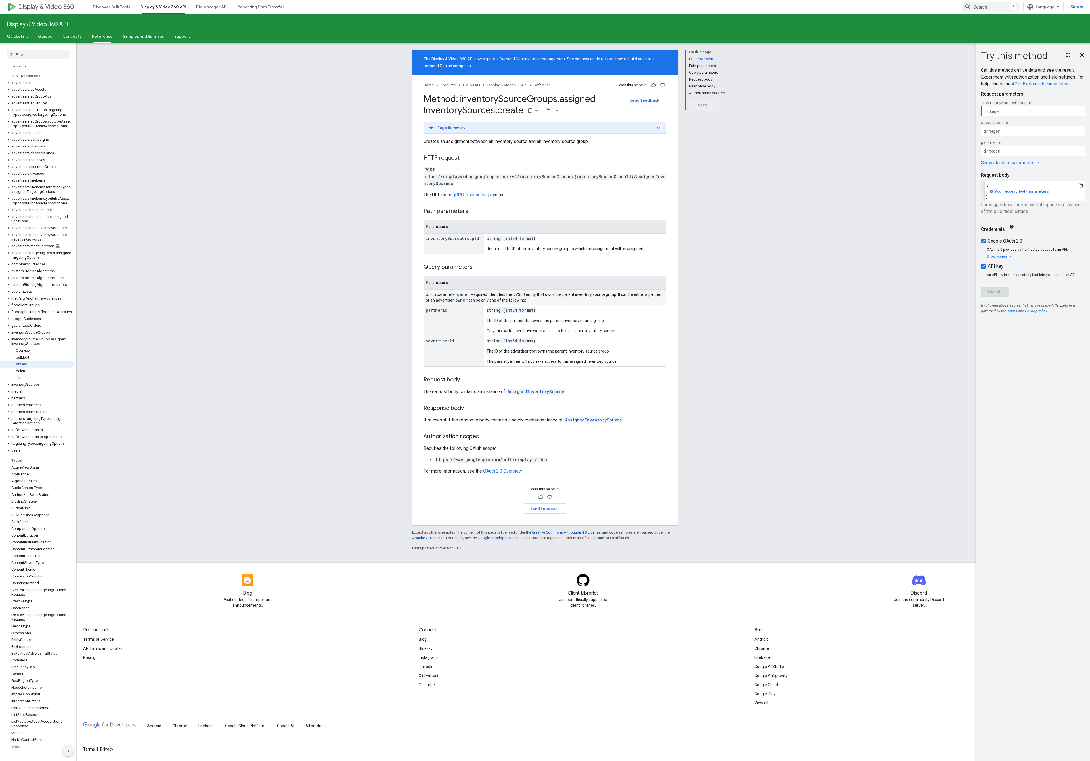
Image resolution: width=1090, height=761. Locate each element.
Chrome (761, 648)
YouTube (427, 684)
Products (448, 85)
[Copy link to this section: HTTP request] (465, 158)
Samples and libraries (143, 36)
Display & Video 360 (46, 6)
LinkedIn (426, 666)
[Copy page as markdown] (548, 111)
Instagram (428, 657)
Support (182, 36)
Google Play (764, 694)
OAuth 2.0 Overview (502, 471)
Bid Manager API (211, 6)
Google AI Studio (769, 666)
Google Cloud (766, 684)
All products (316, 726)
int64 (511, 238)
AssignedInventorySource (536, 391)
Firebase (762, 657)
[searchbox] (38, 54)
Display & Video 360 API (163, 6)
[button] (37, 82)
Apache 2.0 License (428, 538)
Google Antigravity (770, 675)
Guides (45, 36)
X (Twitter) (428, 675)
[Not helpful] (662, 85)
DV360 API (471, 85)
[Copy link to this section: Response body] (469, 408)
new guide (591, 59)
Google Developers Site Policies (504, 538)
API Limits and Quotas (103, 648)
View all (761, 703)
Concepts (72, 36)
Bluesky (426, 648)
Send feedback (644, 100)
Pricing (89, 657)
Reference (102, 36)
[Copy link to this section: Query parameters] (478, 267)
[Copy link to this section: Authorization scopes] (484, 436)
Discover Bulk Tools (111, 6)
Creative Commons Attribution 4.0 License (566, 532)
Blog (423, 639)
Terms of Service (98, 639)
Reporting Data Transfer (261, 6)
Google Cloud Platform (245, 726)
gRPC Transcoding (470, 194)
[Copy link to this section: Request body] (465, 380)
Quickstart (17, 36)
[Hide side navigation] (68, 750)
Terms (89, 749)
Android (761, 639)
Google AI (285, 726)
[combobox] (990, 7)
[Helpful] (653, 85)
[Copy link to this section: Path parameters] (473, 211)
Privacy (106, 749)
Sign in (1076, 7)
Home (428, 85)
